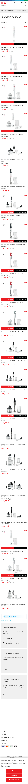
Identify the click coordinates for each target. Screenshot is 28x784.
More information (14, 779)
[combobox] (4, 22)
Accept (14, 771)
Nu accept (14, 775)
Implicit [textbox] (3, 22)
